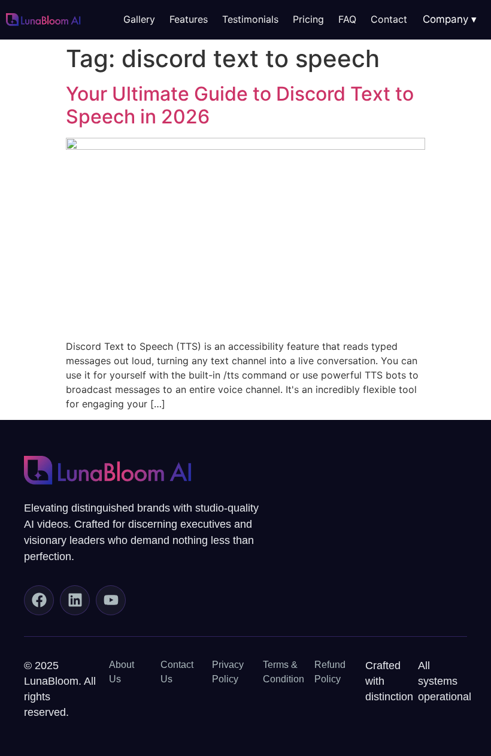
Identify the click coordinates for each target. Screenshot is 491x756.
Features (188, 19)
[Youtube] (111, 600)
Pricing (308, 19)
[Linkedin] (75, 600)
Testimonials (250, 19)
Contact (389, 19)
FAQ (347, 19)
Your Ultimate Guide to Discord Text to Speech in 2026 (240, 105)
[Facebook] (39, 600)
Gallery (139, 19)
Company (445, 19)
